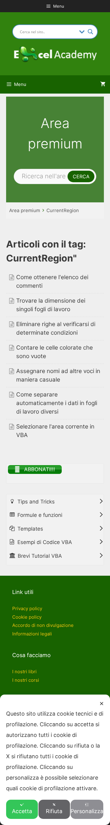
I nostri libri (24, 671)
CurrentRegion (62, 210)
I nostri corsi (25, 680)
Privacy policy (27, 608)
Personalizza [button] (87, 811)
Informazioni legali (32, 634)
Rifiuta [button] (54, 811)
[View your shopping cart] (103, 84)
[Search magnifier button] (90, 31)
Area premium (24, 210)
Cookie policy (27, 617)
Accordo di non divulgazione (43, 625)
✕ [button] (101, 703)
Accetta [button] (22, 811)
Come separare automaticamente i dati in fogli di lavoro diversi (56, 403)
